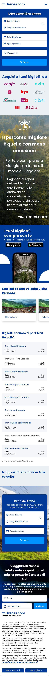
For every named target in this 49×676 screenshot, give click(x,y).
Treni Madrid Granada (15, 346)
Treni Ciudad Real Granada (18, 422)
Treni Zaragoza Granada (17, 384)
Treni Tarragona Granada (17, 397)
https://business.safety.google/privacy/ (20, 662)
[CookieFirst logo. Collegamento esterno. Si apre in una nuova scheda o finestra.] (13, 613)
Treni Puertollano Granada (17, 448)
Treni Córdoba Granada (16, 371)
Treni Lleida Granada (15, 410)
